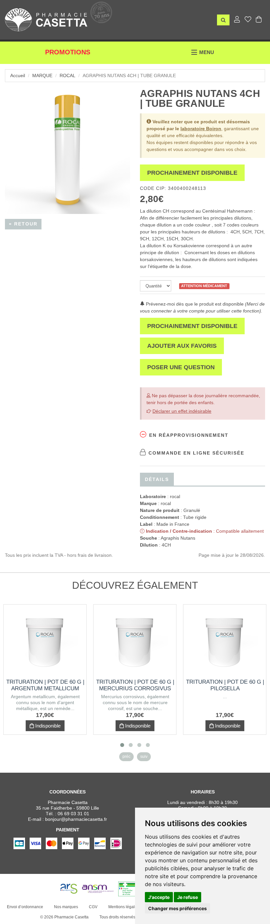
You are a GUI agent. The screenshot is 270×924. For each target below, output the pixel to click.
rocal (67, 75)
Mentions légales (123, 907)
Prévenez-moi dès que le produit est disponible (194, 304)
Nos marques (66, 907)
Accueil (17, 75)
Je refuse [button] (187, 897)
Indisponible (47, 726)
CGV (93, 907)
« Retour (23, 223)
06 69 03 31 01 (73, 813)
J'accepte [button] (159, 897)
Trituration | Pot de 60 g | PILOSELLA (225, 685)
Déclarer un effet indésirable (181, 411)
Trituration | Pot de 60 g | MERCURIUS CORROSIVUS (135, 685)
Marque (42, 75)
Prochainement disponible (192, 172)
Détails (157, 479)
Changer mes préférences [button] (177, 908)
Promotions (67, 52)
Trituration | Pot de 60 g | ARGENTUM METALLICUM (45, 685)
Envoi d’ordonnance (25, 907)
